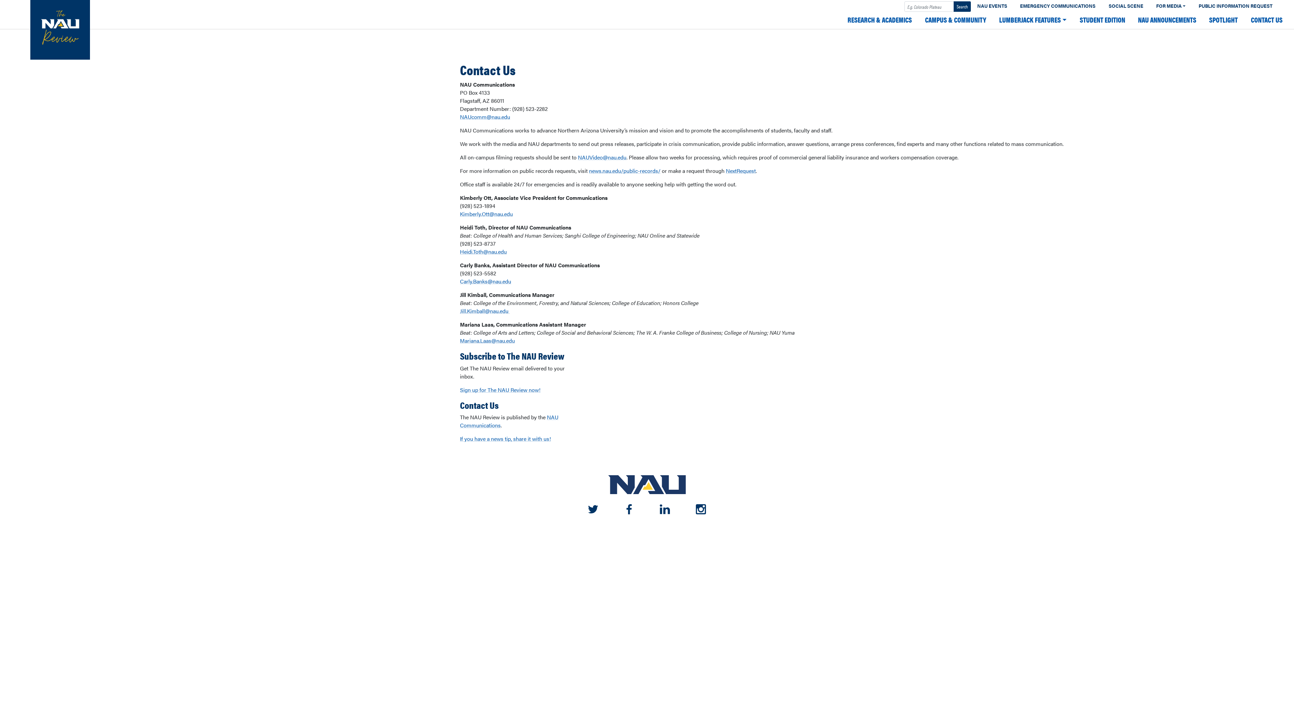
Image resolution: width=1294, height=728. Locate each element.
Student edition (1102, 20)
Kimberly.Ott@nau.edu (486, 214)
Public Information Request (1235, 6)
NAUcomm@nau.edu (485, 117)
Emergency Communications (1058, 6)
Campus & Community (955, 20)
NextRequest (741, 171)
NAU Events (992, 6)
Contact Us (1267, 20)
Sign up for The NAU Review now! (500, 390)
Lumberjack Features (1030, 20)
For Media (1169, 6)
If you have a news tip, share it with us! (505, 439)
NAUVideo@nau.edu (602, 157)
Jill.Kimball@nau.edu (485, 311)
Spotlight (1223, 20)
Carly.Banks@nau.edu (485, 281)
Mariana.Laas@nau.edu (487, 340)
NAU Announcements (1167, 20)
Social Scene (1126, 6)
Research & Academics (880, 20)
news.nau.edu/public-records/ (624, 171)
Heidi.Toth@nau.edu (483, 251)
